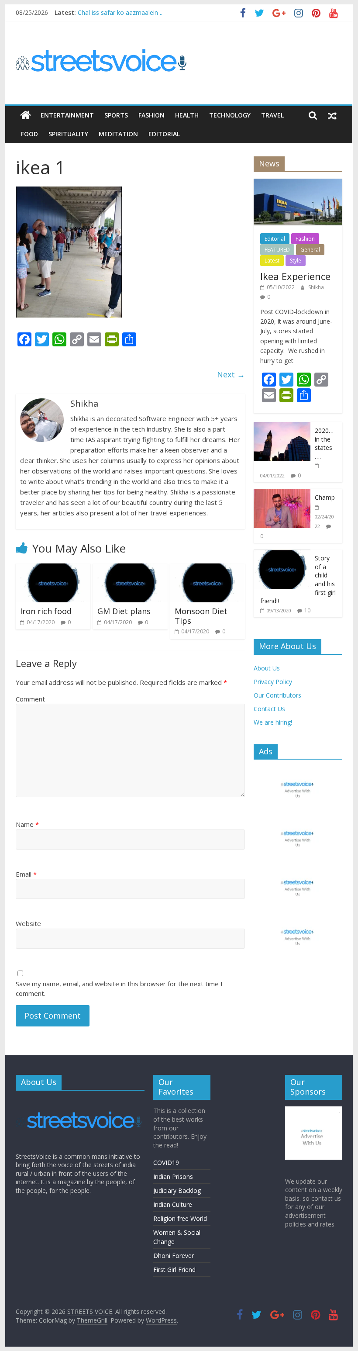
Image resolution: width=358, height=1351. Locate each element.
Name (27, 824)
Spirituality (68, 134)
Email (26, 874)
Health (187, 115)
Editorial (164, 134)
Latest (272, 260)
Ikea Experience (295, 276)
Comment (30, 699)
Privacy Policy (273, 681)
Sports (116, 115)
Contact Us (269, 709)
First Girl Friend (174, 1269)
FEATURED (277, 249)
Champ (325, 497)
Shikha (316, 287)
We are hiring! (273, 722)
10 (307, 610)
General (310, 249)
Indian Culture (172, 1204)
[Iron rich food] (53, 569)
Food (29, 134)
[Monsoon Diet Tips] (207, 569)
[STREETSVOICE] (80, 1101)
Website (28, 923)
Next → (231, 374)
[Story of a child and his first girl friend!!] (282, 554)
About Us (267, 668)
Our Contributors (277, 695)
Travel (272, 115)
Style (295, 260)
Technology (230, 115)
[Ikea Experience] (298, 183)
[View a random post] (332, 115)
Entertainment (67, 115)
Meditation (118, 134)
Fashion (151, 115)
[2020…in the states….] (282, 426)
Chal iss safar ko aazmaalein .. (120, 12)
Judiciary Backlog (177, 1190)
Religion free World (180, 1218)
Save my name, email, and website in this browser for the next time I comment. (119, 988)
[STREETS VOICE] (25, 115)
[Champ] (282, 493)
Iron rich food (46, 611)
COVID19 (166, 1162)
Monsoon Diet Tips (201, 616)
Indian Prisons (173, 1176)
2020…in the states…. (324, 443)
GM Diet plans (124, 611)
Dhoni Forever (173, 1255)
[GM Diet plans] (130, 569)
